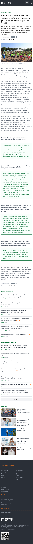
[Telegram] (14, 39)
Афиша (3, 477)
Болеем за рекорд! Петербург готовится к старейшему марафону (23, 410)
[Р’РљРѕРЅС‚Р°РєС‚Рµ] (9, 39)
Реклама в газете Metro (7, 499)
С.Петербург (4, 299)
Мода (2, 322)
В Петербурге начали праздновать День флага (14, 334)
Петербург (4, 472)
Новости (15, 9)
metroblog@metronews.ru (7, 528)
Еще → (16, 399)
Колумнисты (4, 491)
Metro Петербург (6, 512)
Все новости (4, 470)
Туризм (18, 474)
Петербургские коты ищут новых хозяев (24, 448)
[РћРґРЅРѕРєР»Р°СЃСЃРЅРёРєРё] (12, 39)
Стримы (3, 487)
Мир (2, 475)
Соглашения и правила (7, 503)
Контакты (4, 504)
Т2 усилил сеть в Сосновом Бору (21, 429)
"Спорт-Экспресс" (12, 529)
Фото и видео (19, 470)
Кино (17, 479)
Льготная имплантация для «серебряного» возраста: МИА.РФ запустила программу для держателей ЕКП (24, 422)
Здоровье (18, 472)
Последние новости (8, 342)
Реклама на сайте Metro (7, 501)
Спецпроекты (5, 489)
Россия (3, 307)
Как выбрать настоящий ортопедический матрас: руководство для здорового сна (24, 440)
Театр (17, 475)
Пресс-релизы (20, 477)
